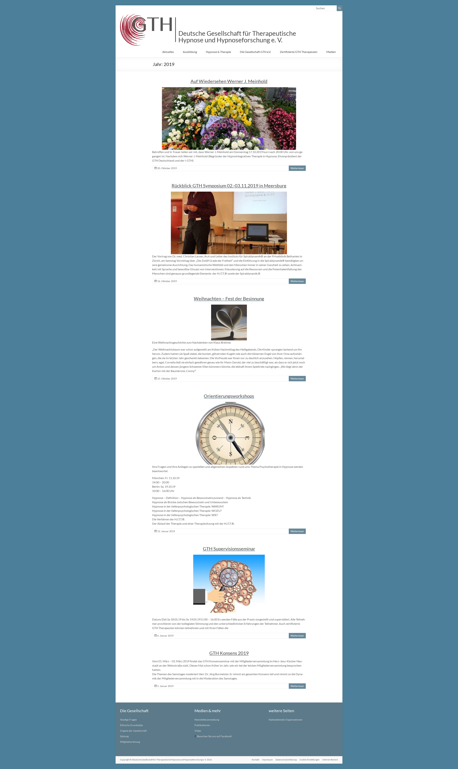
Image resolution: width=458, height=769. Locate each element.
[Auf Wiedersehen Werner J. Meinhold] (229, 89)
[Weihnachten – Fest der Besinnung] (229, 306)
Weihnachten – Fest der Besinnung (229, 298)
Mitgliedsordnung (130, 741)
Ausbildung (190, 51)
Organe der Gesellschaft (133, 730)
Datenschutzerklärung (286, 759)
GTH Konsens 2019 (229, 653)
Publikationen (202, 725)
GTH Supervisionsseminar (229, 548)
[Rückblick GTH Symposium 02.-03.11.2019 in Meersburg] (229, 193)
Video (197, 730)
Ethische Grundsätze (131, 725)
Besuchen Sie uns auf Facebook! (214, 736)
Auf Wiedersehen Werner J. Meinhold (229, 81)
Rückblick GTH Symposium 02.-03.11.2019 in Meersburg (229, 185)
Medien (331, 51)
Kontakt (255, 759)
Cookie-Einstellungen (309, 759)
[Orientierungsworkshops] (229, 403)
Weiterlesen (297, 168)
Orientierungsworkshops (229, 396)
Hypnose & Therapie (218, 51)
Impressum (267, 759)
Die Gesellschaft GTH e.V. (255, 51)
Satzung (124, 736)
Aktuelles (168, 51)
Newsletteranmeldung (206, 719)
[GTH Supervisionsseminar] (229, 556)
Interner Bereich (330, 759)
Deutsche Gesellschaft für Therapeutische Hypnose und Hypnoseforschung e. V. (237, 36)
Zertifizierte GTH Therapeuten (298, 51)
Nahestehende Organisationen (285, 719)
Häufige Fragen (128, 719)
